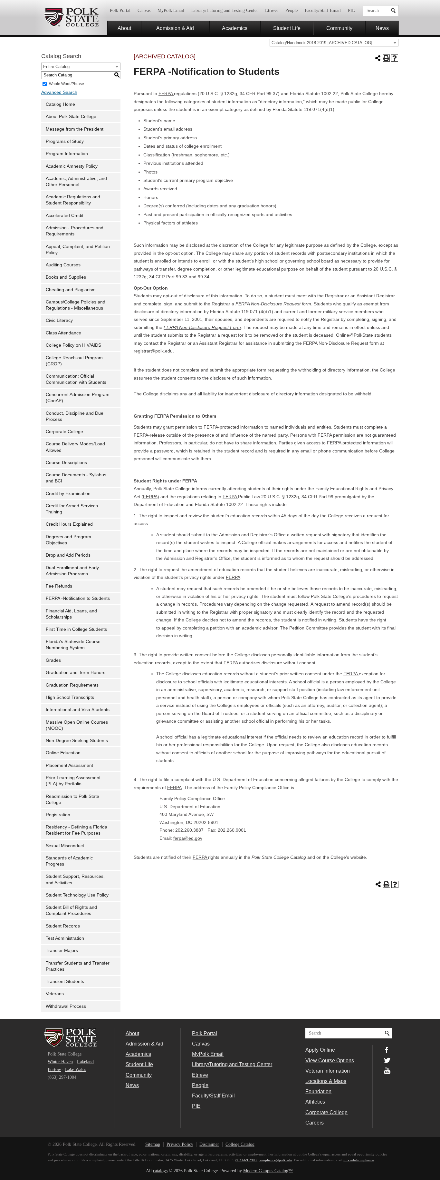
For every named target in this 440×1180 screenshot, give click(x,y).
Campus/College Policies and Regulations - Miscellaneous (75, 305)
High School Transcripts (70, 697)
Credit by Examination (68, 493)
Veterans (55, 993)
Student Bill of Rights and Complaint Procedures (71, 910)
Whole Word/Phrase (66, 83)
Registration (58, 814)
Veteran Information (327, 1071)
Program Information (67, 153)
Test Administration (65, 938)
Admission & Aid (175, 28)
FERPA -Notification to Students (78, 598)
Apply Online (320, 1050)
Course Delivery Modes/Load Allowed (75, 446)
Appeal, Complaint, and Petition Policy (78, 249)
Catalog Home (60, 104)
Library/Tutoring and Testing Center (224, 10)
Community (339, 28)
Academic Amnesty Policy (72, 166)
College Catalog (239, 1144)
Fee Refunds (59, 586)
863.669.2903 (246, 1160)
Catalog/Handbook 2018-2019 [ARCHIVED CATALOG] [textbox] (322, 42)
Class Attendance (63, 333)
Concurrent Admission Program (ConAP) (78, 397)
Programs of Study (65, 141)
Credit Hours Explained (69, 524)
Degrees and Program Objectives (68, 539)
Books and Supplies (66, 277)
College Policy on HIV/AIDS (73, 345)
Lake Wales (75, 1069)
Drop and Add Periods (68, 555)
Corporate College (64, 431)
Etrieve (271, 10)
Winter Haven (60, 1061)
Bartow (54, 1069)
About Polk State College (71, 116)
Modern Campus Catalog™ (268, 1170)
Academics (234, 28)
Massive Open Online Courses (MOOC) (77, 725)
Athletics (315, 1102)
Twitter (387, 1060)
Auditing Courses (63, 265)
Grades (53, 660)
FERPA (166, 93)
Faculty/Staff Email (323, 10)
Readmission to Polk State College (72, 799)
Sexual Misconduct (65, 845)
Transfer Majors (62, 950)
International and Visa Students (78, 709)
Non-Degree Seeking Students (77, 740)
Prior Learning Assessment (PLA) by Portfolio (73, 780)
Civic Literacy (59, 320)
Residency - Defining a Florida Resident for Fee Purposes (76, 830)
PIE (351, 10)
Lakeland (85, 1061)
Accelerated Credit (64, 215)
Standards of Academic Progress (69, 861)
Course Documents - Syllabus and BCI (76, 477)
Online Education (63, 752)
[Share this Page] (377, 58)
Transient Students (65, 981)
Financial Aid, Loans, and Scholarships (71, 614)
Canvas (144, 10)
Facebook (387, 1050)
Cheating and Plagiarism (71, 289)
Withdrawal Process (66, 1006)
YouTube (387, 1071)
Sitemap (152, 1144)
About (124, 28)
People (291, 10)
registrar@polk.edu (153, 351)
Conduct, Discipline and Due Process (74, 416)
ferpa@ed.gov (187, 838)
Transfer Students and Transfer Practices (78, 966)
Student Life (287, 28)
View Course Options (329, 1060)
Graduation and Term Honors (75, 672)
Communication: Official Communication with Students (76, 379)
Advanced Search (59, 92)
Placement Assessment (69, 765)
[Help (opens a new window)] (394, 58)
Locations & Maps (325, 1081)
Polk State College (71, 17)
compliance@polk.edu (275, 1160)
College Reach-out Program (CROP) (74, 360)
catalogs (160, 1170)
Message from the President (74, 129)
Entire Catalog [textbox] (56, 66)
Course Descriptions (66, 462)
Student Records (63, 926)
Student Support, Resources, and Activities (75, 879)
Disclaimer (209, 1144)
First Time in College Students (76, 629)
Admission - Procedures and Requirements (74, 230)
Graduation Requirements (72, 685)
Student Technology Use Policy (77, 895)
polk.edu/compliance (358, 1160)
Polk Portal (120, 10)
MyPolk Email (171, 10)
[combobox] (334, 42)
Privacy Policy (180, 1144)
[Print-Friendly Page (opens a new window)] (386, 58)
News (382, 28)
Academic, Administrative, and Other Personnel (76, 181)
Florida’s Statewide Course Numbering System (73, 644)
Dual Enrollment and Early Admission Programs (72, 570)
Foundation (318, 1091)
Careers (314, 1122)
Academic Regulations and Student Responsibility (73, 199)
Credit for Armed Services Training (72, 508)
